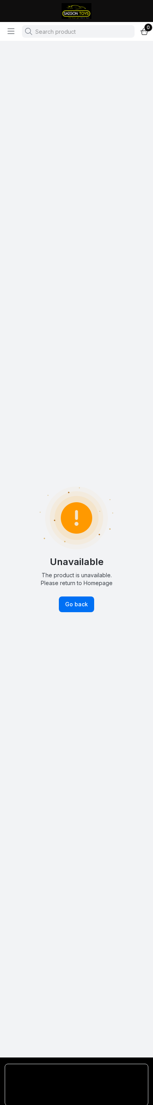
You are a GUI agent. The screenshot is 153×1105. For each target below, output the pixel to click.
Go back (76, 604)
